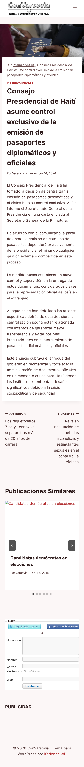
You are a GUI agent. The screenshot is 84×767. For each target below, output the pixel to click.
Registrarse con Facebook (63, 626)
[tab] (33, 594)
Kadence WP (55, 754)
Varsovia (18, 173)
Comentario (14, 640)
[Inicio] (8, 65)
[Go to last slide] (12, 545)
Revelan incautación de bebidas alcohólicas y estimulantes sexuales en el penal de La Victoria (66, 438)
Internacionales (20, 82)
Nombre (12, 660)
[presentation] (42, 525)
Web (10, 679)
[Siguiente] (71, 545)
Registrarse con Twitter (24, 626)
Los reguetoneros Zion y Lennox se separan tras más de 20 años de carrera (20, 429)
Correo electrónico (14, 669)
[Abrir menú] (75, 8)
